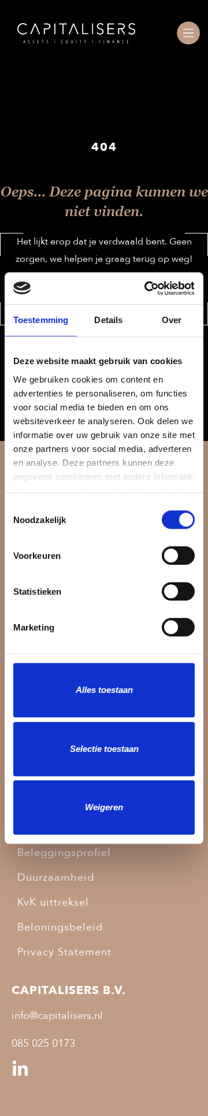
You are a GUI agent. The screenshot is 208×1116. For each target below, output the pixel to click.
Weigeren (104, 807)
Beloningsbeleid (60, 927)
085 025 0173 (43, 1044)
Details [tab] (108, 320)
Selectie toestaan (104, 749)
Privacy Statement (64, 952)
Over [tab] (171, 320)
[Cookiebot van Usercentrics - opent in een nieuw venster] (147, 288)
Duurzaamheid (55, 877)
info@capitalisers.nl (57, 1016)
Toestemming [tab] (40, 320)
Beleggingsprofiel (64, 853)
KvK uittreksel (53, 902)
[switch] (178, 555)
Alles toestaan (104, 690)
